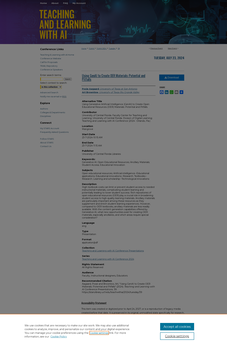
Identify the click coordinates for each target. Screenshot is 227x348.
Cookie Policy (58, 336)
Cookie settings (99, 332)
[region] (113, 331)
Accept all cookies (177, 327)
